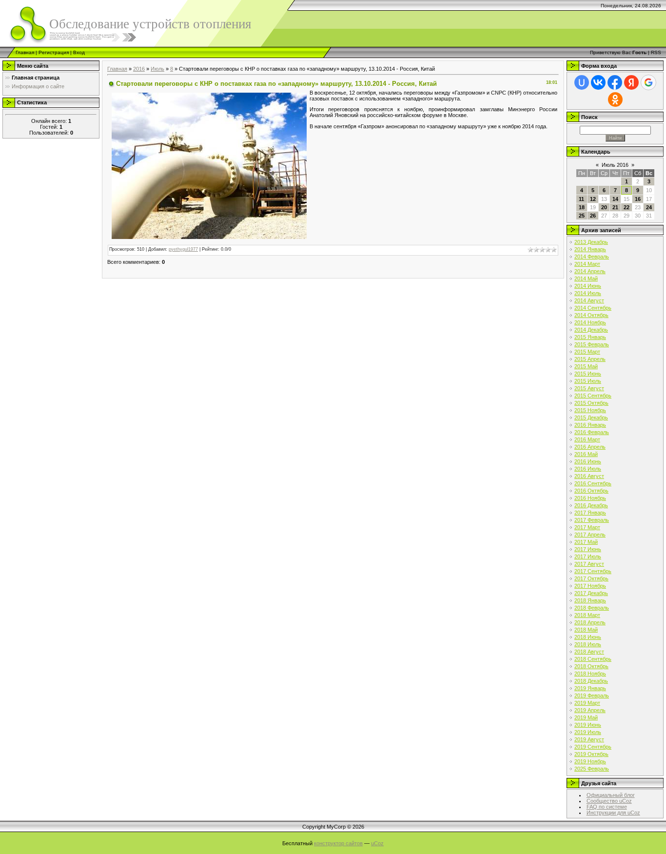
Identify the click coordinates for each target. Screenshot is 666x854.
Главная (25, 52)
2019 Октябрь (591, 754)
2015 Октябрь (591, 403)
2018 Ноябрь (590, 673)
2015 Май (586, 366)
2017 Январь (590, 513)
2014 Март (587, 264)
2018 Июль (587, 644)
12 (593, 199)
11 (581, 199)
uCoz (377, 843)
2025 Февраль (591, 769)
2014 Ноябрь (590, 322)
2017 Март (587, 527)
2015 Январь (590, 337)
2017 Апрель (590, 534)
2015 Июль (587, 381)
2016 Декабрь (591, 505)
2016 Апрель (590, 447)
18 (582, 207)
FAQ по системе (607, 807)
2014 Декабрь (591, 330)
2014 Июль (587, 293)
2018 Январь (590, 600)
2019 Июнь (587, 725)
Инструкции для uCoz (613, 812)
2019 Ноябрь (590, 761)
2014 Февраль (591, 256)
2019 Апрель (590, 710)
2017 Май (586, 542)
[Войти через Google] (648, 82)
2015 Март (587, 352)
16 (638, 199)
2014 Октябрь (591, 315)
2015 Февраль (591, 344)
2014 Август (589, 300)
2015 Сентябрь (592, 395)
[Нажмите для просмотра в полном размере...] (209, 165)
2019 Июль (587, 732)
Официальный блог (611, 795)
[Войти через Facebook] (614, 82)
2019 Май (586, 717)
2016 (139, 69)
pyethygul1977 (183, 249)
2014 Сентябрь (592, 308)
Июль (157, 69)
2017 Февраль (591, 520)
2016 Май (586, 454)
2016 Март (587, 439)
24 (649, 207)
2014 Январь (590, 249)
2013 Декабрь (591, 242)
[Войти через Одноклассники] (615, 99)
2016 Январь (590, 425)
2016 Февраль (591, 432)
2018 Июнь (587, 637)
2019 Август (589, 739)
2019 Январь (590, 688)
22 (626, 207)
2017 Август (589, 564)
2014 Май (586, 278)
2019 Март (587, 703)
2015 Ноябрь (590, 410)
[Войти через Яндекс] (631, 82)
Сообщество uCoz (609, 801)
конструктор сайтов (338, 843)
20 (604, 207)
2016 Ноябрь (590, 498)
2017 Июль (587, 556)
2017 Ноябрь (590, 586)
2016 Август (589, 476)
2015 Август (589, 388)
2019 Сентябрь (592, 747)
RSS (656, 52)
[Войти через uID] (581, 82)
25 (582, 215)
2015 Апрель (590, 359)
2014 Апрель (590, 271)
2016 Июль (587, 469)
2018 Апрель (590, 622)
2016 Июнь (587, 461)
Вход (79, 52)
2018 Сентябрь (592, 659)
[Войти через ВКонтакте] (598, 82)
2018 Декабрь (591, 681)
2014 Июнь (587, 286)
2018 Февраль (591, 608)
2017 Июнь (587, 549)
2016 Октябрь (591, 491)
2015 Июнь (587, 374)
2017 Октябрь (591, 578)
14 (615, 199)
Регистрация (54, 52)
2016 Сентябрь (592, 483)
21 (615, 207)
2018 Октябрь (591, 666)
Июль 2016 (615, 165)
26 (593, 215)
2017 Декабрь (591, 593)
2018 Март (587, 615)
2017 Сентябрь (592, 571)
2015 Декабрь (591, 417)
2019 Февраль (591, 695)
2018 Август (589, 652)
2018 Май (586, 630)
